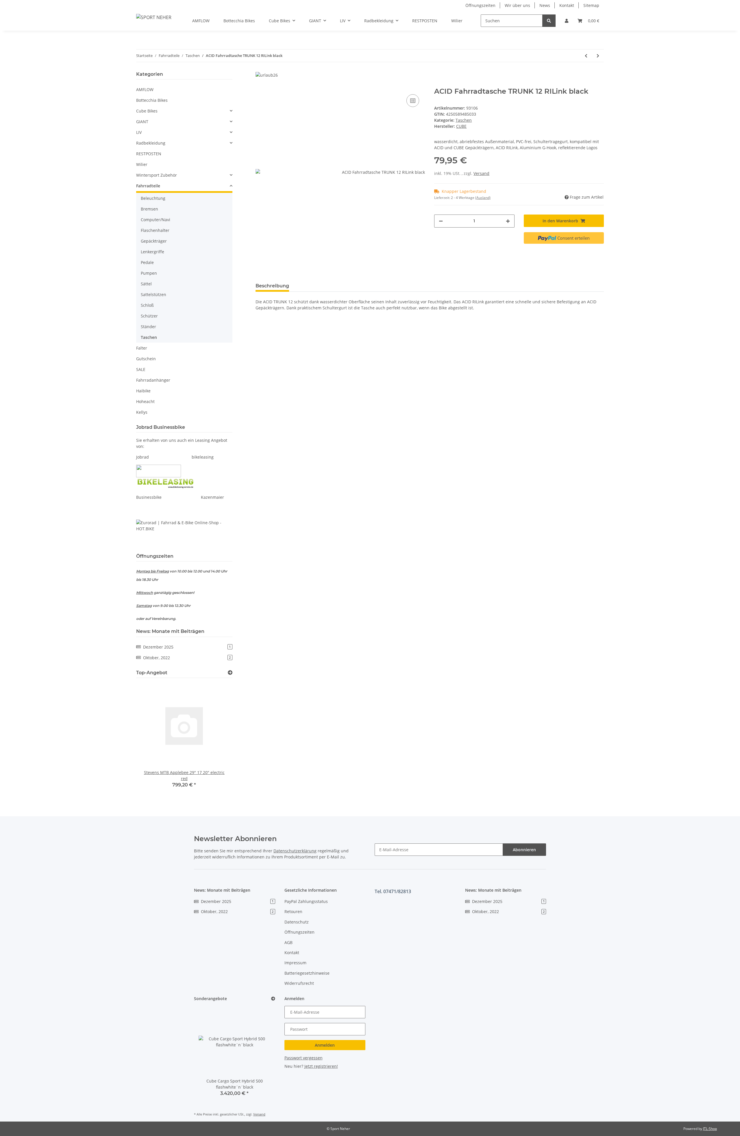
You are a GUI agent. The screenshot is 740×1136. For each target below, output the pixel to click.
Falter (141, 348)
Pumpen (149, 273)
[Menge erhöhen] (508, 221)
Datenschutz (296, 922)
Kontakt (566, 5)
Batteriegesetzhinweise (307, 973)
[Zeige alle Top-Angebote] (230, 672)
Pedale (147, 262)
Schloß (147, 305)
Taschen (464, 120)
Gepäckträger (154, 241)
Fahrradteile (148, 186)
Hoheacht (145, 401)
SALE (140, 369)
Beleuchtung (153, 198)
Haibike (143, 391)
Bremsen (149, 209)
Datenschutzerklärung (295, 851)
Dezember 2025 (187, 647)
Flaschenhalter (155, 230)
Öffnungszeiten (480, 5)
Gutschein (146, 358)
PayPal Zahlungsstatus (306, 901)
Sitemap (591, 5)
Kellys (141, 412)
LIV (139, 132)
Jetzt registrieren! (321, 1066)
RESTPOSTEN (148, 153)
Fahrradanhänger (153, 380)
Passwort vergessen (303, 1058)
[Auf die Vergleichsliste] (412, 100)
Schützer (149, 316)
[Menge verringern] (440, 221)
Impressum (295, 962)
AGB (288, 942)
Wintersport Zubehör (156, 175)
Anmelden (325, 1045)
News (544, 5)
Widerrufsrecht (299, 983)
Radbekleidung (150, 143)
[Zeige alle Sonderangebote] (273, 998)
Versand (481, 173)
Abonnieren (524, 849)
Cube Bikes (147, 111)
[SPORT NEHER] (153, 17)
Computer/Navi (155, 219)
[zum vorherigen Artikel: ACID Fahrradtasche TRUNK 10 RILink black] (586, 55)
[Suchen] (549, 20)
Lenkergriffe (152, 251)
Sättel (146, 284)
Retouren (293, 911)
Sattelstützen (153, 294)
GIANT (142, 121)
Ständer (148, 326)
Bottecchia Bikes (152, 100)
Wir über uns (517, 5)
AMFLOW (144, 89)
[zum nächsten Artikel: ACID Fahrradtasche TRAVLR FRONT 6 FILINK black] (598, 55)
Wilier (141, 164)
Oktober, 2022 (187, 657)
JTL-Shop (710, 1128)
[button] (566, 21)
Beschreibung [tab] (272, 286)
